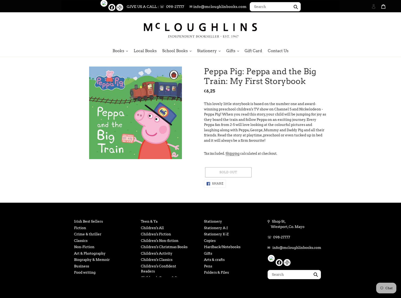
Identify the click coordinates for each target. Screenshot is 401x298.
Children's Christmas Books (164, 247)
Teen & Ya (149, 221)
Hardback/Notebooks (222, 247)
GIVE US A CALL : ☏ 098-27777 (155, 6)
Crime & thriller (87, 234)
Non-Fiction (84, 247)
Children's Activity (156, 253)
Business (81, 266)
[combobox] (275, 6)
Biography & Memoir (92, 260)
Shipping (232, 153)
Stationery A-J (216, 228)
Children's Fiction (156, 234)
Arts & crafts (214, 260)
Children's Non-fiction (159, 241)
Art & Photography (90, 253)
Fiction (80, 228)
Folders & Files (216, 272)
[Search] (367, 29)
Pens (208, 266)
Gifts (208, 253)
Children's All (152, 228)
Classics (80, 241)
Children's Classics (156, 260)
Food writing (85, 272)
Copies (210, 241)
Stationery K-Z (216, 234)
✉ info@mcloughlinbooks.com (217, 6)
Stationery (213, 221)
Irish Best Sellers (88, 221)
